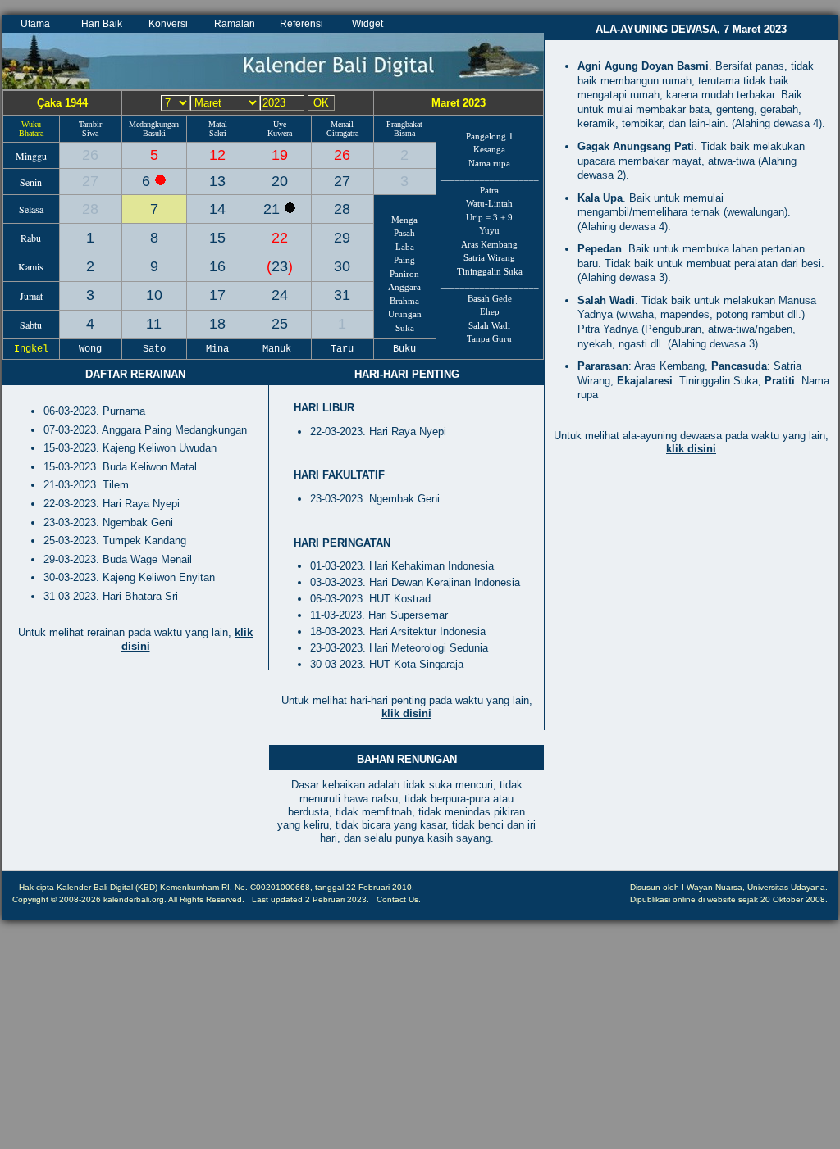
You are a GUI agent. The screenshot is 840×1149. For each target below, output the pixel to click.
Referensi (301, 24)
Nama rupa (489, 163)
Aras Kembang (489, 244)
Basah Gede (490, 298)
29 (342, 237)
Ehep (490, 311)
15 (217, 237)
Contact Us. (399, 899)
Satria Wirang (489, 257)
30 (342, 266)
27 (90, 181)
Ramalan (234, 24)
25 (280, 324)
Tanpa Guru (489, 338)
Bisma (404, 133)
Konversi (168, 24)
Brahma (404, 301)
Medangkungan (154, 124)
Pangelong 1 (490, 136)
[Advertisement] (691, 607)
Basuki (154, 133)
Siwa (90, 133)
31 (342, 295)
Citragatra (342, 133)
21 (273, 209)
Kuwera (279, 133)
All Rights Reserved (205, 899)
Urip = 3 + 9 (489, 217)
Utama (35, 24)
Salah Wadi (489, 325)
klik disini (406, 713)
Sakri (217, 133)
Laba (404, 247)
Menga (404, 220)
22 (280, 237)
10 (154, 295)
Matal (217, 124)
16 (217, 266)
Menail (342, 124)
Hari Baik (101, 24)
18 (217, 324)
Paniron (404, 274)
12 (217, 155)
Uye (279, 124)
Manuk (280, 349)
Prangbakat (404, 124)
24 (280, 295)
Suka (404, 328)
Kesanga (489, 149)
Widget (367, 24)
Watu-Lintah (489, 203)
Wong (90, 349)
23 (280, 266)
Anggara (404, 287)
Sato (154, 349)
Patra (489, 190)
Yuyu (489, 230)
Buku (404, 349)
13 (217, 181)
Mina (217, 349)
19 (280, 155)
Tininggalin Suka (490, 271)
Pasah (404, 233)
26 (90, 155)
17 (217, 295)
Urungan (405, 314)
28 (90, 209)
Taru (342, 349)
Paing (404, 260)
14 (217, 209)
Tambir (90, 124)
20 (280, 181)
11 (154, 324)
